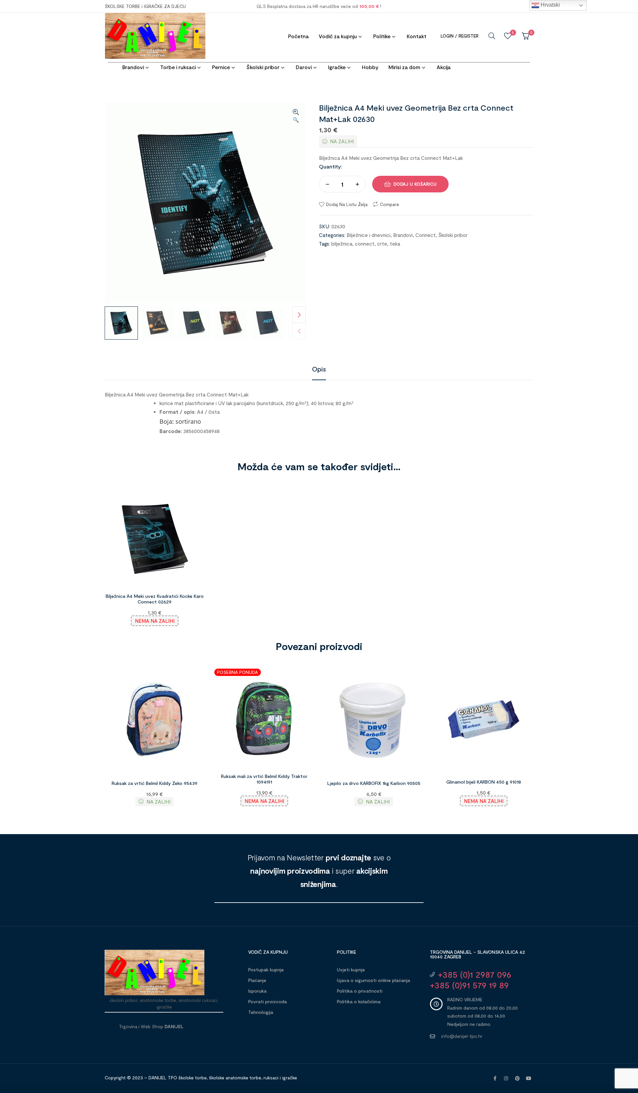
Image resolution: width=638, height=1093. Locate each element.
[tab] (319, 369)
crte (382, 244)
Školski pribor (453, 235)
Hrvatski (549, 5)
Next (299, 314)
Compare (389, 204)
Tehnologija (260, 1012)
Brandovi (403, 235)
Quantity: (330, 166)
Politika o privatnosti (359, 991)
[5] (507, 36)
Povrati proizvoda (267, 1001)
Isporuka (257, 991)
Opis (319, 369)
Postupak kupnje (266, 969)
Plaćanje (257, 980)
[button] (295, 116)
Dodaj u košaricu (415, 184)
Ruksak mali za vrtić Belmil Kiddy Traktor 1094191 (264, 779)
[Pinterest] (517, 1078)
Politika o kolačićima (358, 1001)
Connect (425, 235)
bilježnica (341, 244)
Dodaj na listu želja (347, 204)
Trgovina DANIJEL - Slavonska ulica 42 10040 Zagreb (477, 954)
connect (364, 244)
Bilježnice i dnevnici (368, 235)
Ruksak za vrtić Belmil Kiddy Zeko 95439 (154, 783)
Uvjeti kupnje (351, 969)
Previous (299, 331)
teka (395, 244)
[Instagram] (506, 1078)
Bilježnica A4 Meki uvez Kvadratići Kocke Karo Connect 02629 (155, 598)
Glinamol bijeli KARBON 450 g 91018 (483, 782)
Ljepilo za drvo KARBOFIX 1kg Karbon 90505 (373, 783)
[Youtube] (528, 1078)
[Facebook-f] (494, 1078)
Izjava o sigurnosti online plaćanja (373, 980)
